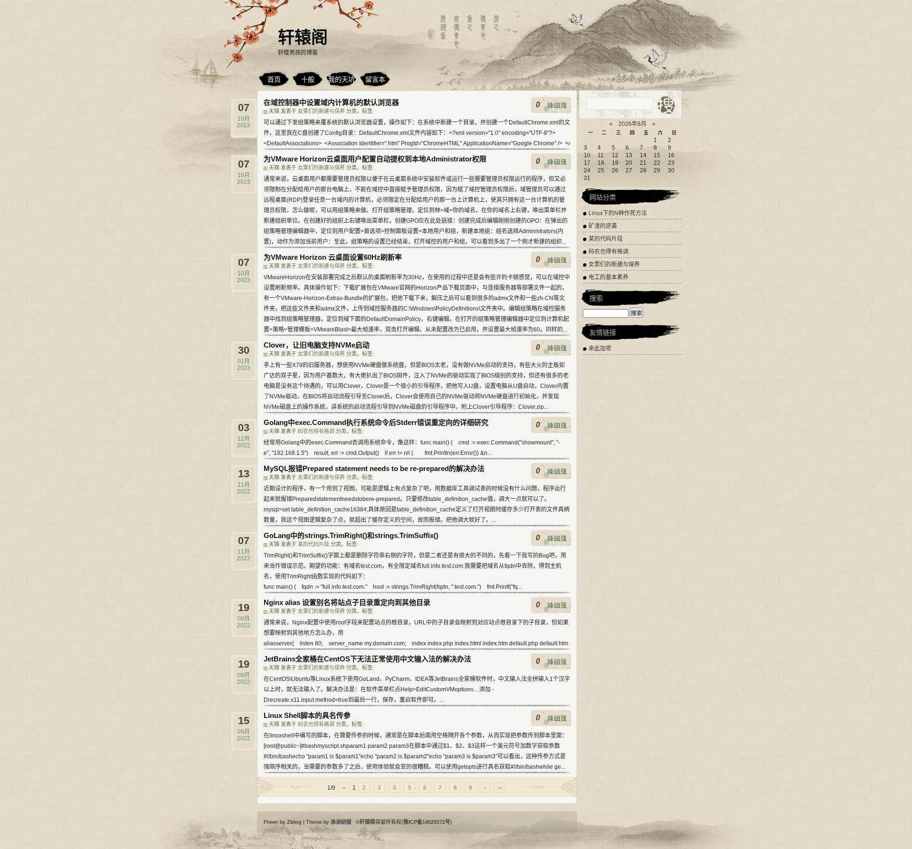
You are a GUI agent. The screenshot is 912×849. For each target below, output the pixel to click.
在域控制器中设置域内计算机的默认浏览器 (331, 102)
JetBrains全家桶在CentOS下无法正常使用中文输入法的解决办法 (367, 659)
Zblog (295, 822)
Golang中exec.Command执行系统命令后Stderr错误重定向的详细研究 (376, 422)
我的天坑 (341, 79)
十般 (307, 79)
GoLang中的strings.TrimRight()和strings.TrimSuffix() (351, 535)
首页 (274, 79)
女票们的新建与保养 (322, 111)
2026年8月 (632, 124)
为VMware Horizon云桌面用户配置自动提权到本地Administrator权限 (375, 159)
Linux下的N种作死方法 (618, 213)
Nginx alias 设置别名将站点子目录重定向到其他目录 (347, 602)
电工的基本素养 (608, 277)
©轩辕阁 (365, 822)
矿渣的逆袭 (603, 226)
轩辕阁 (303, 37)
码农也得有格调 (317, 431)
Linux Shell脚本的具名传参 (307, 715)
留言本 (375, 79)
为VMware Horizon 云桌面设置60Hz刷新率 (333, 257)
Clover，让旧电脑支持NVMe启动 (317, 345)
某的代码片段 (314, 544)
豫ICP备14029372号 (426, 822)
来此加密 (600, 348)
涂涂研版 (342, 822)
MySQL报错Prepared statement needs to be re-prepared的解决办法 (374, 468)
